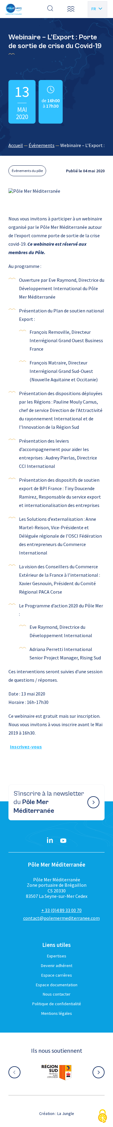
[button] (71, 9)
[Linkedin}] (50, 840)
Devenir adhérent (56, 965)
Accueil (15, 145)
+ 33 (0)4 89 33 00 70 (61, 910)
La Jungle (65, 1113)
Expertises (56, 956)
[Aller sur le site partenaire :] (56, 1072)
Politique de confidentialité (56, 1003)
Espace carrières (56, 975)
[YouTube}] (63, 840)
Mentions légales (56, 1013)
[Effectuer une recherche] (50, 9)
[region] (56, 145)
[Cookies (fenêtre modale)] (102, 1116)
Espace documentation (56, 984)
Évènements (42, 145)
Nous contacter (57, 994)
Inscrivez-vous (26, 747)
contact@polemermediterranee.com (61, 918)
